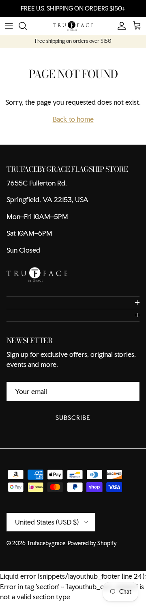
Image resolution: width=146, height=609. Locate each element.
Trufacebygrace (46, 543)
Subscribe (73, 417)
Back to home (73, 119)
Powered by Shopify (92, 543)
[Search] (27, 26)
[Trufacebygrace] (73, 26)
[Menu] (9, 26)
